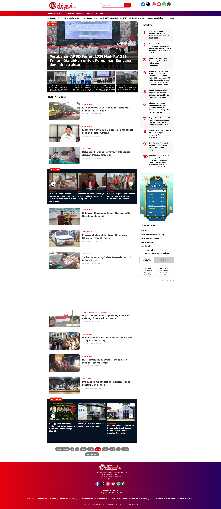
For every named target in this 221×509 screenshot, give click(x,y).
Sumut (60, 13)
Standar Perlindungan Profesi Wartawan (97, 499)
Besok (163, 260)
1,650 (125, 449)
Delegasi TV (103, 493)
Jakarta (145, 231)
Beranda (51, 13)
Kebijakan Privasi (67, 499)
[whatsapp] (164, 6)
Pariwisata (80, 13)
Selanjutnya (92, 454)
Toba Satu (99, 13)
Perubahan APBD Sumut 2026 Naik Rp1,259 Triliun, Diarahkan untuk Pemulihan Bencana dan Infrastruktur (90, 60)
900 (105, 449)
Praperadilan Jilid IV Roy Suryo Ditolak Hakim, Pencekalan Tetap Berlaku (91, 196)
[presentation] (53, 184)
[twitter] (148, 6)
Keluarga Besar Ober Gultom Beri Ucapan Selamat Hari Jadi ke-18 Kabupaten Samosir (159, 93)
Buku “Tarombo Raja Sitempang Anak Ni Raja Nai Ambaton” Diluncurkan (159, 62)
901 (112, 449)
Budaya (90, 13)
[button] (135, 45)
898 (90, 449)
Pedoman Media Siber (47, 499)
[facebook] (143, 6)
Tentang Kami (186, 499)
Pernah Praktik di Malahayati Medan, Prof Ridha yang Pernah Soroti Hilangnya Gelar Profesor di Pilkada (160, 48)
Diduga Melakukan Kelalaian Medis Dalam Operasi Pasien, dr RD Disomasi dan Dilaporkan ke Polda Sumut (159, 107)
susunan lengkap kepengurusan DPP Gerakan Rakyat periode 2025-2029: (159, 34)
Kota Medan (147, 242)
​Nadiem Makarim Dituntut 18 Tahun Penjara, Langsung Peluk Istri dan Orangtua (160, 133)
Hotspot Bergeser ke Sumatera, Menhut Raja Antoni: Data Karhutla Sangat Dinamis (121, 196)
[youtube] (159, 6)
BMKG (172, 281)
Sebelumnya (62, 449)
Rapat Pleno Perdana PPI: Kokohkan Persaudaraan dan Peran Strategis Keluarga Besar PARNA (160, 121)
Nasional (146, 246)
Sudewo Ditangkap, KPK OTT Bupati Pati (84, 18)
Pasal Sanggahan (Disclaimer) (163, 499)
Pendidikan (69, 13)
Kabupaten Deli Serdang (153, 235)
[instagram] (154, 6)
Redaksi (30, 499)
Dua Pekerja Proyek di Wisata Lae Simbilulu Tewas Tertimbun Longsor (158, 146)
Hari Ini (147, 260)
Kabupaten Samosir (150, 238)
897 (83, 449)
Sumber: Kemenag (156, 219)
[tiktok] (169, 6)
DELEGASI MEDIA (115, 493)
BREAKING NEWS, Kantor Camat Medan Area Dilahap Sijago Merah (130, 18)
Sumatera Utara (56, 52)
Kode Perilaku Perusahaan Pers (133, 499)
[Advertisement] (186, 56)
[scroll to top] (212, 505)
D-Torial (109, 13)
